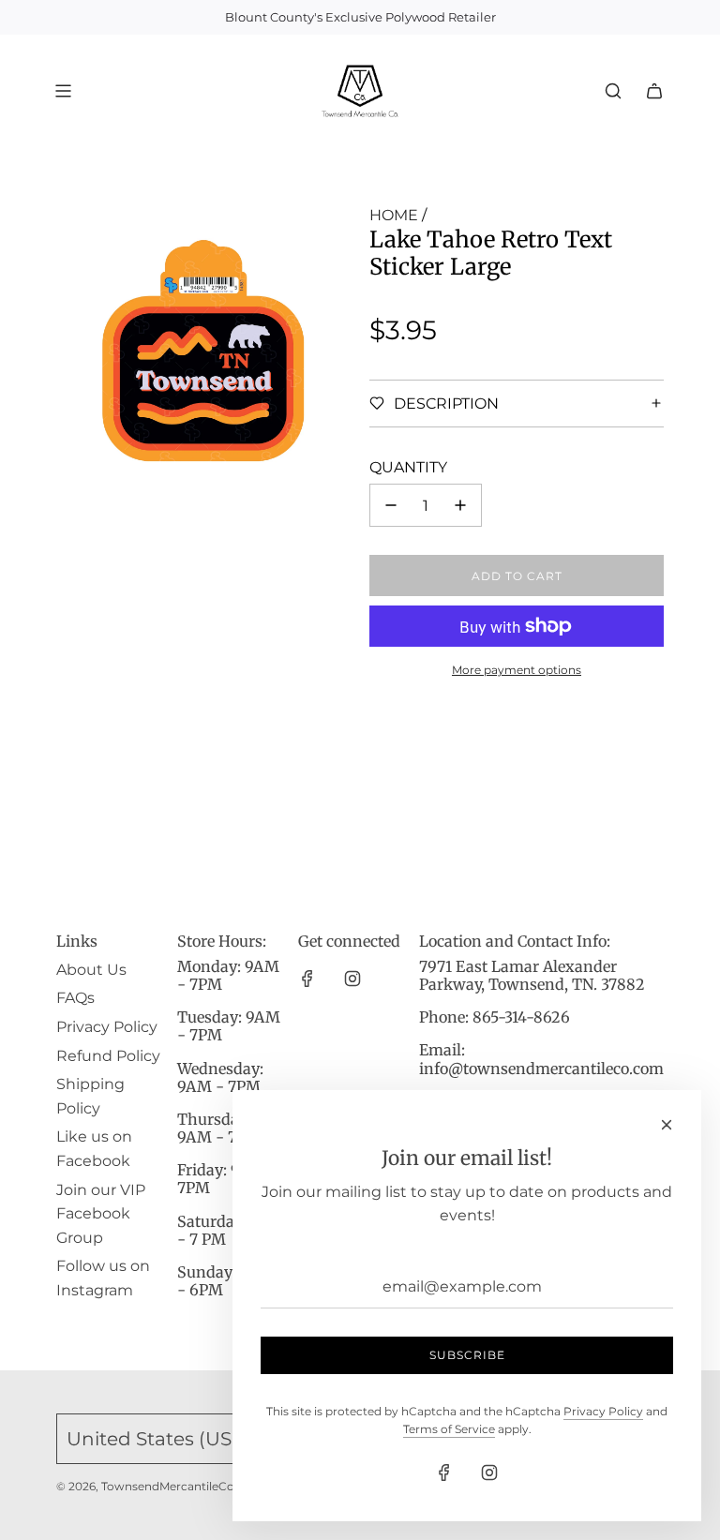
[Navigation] (62, 91)
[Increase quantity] (460, 505)
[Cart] (654, 91)
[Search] (613, 91)
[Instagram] (352, 978)
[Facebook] (307, 978)
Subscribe (467, 1355)
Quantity (408, 467)
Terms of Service (449, 1429)
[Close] (666, 1124)
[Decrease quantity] (391, 505)
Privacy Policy (603, 1411)
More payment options (516, 670)
